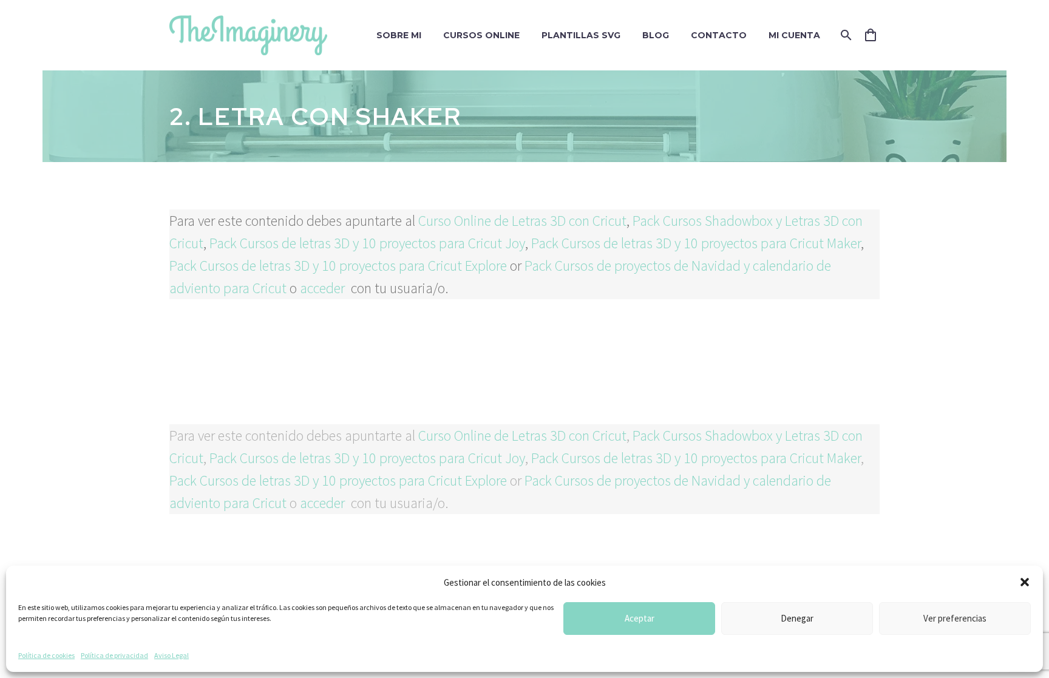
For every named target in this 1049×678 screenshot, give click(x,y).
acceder (324, 288)
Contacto (719, 35)
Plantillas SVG (580, 35)
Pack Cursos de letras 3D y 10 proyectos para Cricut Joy (367, 243)
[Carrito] (875, 35)
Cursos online (481, 35)
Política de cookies (46, 655)
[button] (1025, 582)
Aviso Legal (171, 655)
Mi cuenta (794, 35)
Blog (655, 35)
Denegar (797, 618)
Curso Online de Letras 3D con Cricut (522, 220)
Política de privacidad (114, 655)
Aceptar (639, 618)
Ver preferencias (954, 618)
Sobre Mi (398, 35)
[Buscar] (845, 35)
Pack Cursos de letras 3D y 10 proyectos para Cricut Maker (696, 243)
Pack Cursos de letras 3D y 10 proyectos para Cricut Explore (338, 265)
